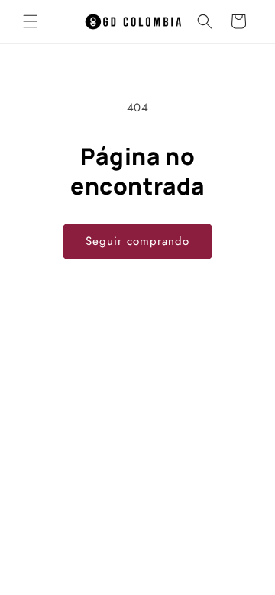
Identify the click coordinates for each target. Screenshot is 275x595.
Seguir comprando (137, 241)
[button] (30, 21)
